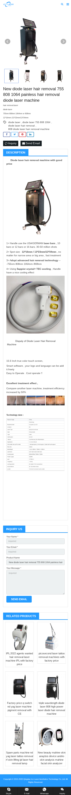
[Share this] (6, 134)
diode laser (14, 122)
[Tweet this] (14, 134)
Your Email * (12, 547)
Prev (7, 41)
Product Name (13, 558)
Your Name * (12, 537)
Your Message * (13, 568)
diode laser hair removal (21, 125)
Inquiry (12, 143)
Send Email (32, 143)
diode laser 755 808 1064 (36, 122)
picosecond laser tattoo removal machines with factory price (52, 657)
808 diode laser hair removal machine (28, 129)
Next (63, 41)
